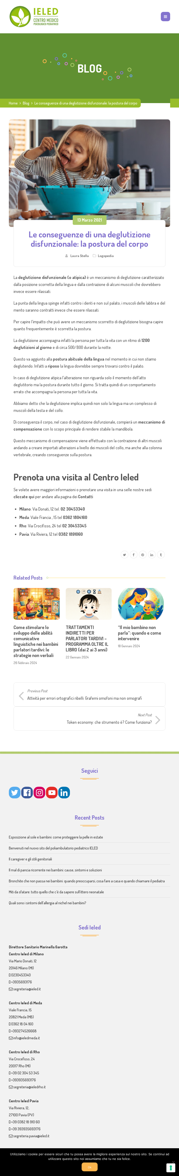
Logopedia (106, 255)
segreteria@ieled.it (27, 989)
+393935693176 (23, 1080)
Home (13, 103)
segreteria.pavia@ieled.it (31, 1136)
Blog (26, 103)
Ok (89, 1167)
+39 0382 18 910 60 (25, 1122)
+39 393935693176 (26, 1129)
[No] (173, 1162)
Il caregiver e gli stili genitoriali (30, 859)
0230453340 (21, 975)
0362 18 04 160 (22, 1024)
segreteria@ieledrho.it (29, 1087)
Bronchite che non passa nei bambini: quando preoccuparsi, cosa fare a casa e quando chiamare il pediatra (87, 881)
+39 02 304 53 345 (25, 1073)
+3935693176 (21, 982)
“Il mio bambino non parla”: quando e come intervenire (139, 632)
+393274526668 (24, 1031)
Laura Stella (79, 255)
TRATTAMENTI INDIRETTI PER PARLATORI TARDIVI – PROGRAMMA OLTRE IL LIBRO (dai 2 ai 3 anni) (87, 638)
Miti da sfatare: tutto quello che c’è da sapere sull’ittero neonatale (56, 892)
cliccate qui (24, 496)
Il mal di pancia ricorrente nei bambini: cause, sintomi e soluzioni (55, 870)
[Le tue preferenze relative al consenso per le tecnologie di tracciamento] (170, 1167)
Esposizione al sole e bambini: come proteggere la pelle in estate (56, 837)
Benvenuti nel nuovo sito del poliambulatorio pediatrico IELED (53, 848)
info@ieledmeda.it (26, 1038)
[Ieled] (34, 16)
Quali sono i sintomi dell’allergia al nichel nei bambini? (47, 903)
